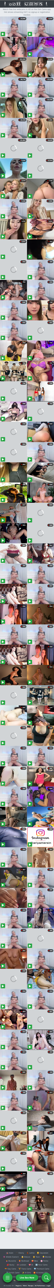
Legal (48, 1286)
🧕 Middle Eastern (11, 1257)
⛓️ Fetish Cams (13, 1273)
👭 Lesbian (21, 1265)
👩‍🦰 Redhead (24, 1261)
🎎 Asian (9, 1253)
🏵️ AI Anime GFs (40, 1273)
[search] (46, 1277)
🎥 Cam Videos (41, 1277)
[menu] (7, 1277)
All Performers (40, 1286)
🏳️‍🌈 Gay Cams (10, 1269)
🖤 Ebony (20, 1253)
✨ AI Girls (26, 1273)
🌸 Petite (44, 1261)
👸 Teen (36, 1257)
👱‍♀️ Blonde (46, 1257)
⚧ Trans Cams (25, 1269)
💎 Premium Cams (41, 1269)
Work (25, 1286)
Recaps (30, 1286)
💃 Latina (30, 1253)
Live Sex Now (27, 1277)
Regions (19, 1286)
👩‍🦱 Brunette (11, 1261)
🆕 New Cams (41, 1265)
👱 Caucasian (42, 1253)
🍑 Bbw (34, 1261)
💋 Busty (10, 1265)
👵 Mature (25, 1257)
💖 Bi (31, 1265)
